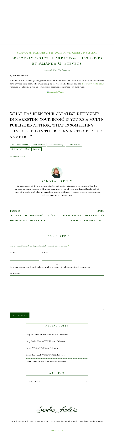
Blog (70, 421)
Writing (36, 149)
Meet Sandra (61, 421)
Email (46, 252)
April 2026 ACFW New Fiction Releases (46, 362)
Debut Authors (39, 145)
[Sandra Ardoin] (57, 20)
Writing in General (84, 53)
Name (13, 252)
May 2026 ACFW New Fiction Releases (45, 355)
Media (92, 421)
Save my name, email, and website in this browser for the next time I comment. (50, 267)
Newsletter (84, 421)
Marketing (40, 53)
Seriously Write (59, 53)
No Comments (64, 70)
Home (52, 421)
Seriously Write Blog (20, 149)
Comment (15, 273)
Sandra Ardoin (73, 145)
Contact (99, 421)
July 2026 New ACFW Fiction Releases (45, 341)
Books (75, 421)
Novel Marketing (56, 145)
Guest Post (24, 53)
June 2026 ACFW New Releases (42, 348)
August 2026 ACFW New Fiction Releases (47, 335)
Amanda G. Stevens (20, 145)
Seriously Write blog (93, 84)
